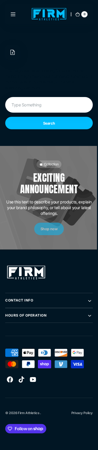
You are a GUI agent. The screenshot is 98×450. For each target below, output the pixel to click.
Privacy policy (78, 413)
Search (47, 123)
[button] (13, 14)
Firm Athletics (29, 413)
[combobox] (47, 105)
